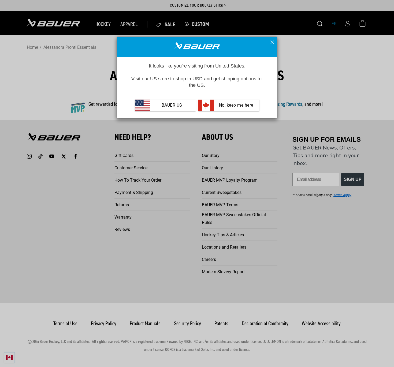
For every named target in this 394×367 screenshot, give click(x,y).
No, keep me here (235, 105)
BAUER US (172, 105)
